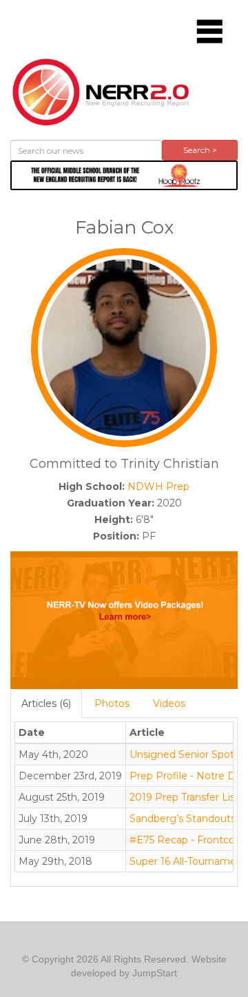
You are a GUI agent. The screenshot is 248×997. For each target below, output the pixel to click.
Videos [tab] (169, 703)
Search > (200, 150)
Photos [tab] (112, 703)
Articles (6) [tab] (46, 703)
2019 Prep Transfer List (184, 797)
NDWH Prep (158, 486)
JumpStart (154, 972)
